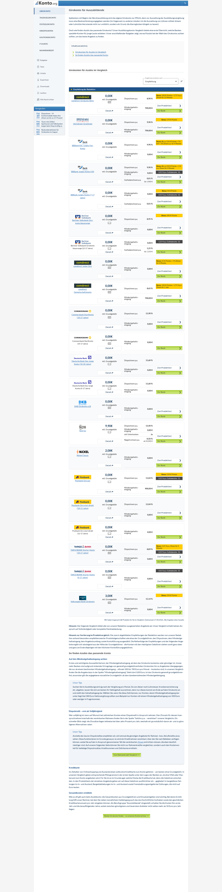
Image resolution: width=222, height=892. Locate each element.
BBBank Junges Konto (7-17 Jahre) (83, 196)
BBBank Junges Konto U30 (82, 171)
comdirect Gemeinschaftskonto (82, 290)
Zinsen (141, 742)
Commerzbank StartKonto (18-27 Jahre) (83, 316)
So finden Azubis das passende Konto (91, 55)
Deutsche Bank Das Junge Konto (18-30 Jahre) (83, 362)
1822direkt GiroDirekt (82, 124)
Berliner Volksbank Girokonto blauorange (82, 221)
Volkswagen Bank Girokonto (83, 601)
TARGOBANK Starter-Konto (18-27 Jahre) (83, 551)
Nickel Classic (83, 455)
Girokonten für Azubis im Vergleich (90, 52)
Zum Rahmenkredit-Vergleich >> (127, 755)
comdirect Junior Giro (82, 266)
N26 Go (82, 431)
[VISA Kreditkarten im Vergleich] (109, 317)
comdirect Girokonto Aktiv (82, 101)
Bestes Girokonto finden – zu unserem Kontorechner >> (126, 816)
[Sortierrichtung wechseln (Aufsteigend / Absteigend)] (181, 81)
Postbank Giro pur (82, 481)
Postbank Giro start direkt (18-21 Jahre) (83, 506)
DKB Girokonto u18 (82, 406)
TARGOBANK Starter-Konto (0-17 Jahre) (83, 576)
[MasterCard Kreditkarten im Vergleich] (109, 223)
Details (108, 111)
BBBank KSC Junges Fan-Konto (82, 147)
